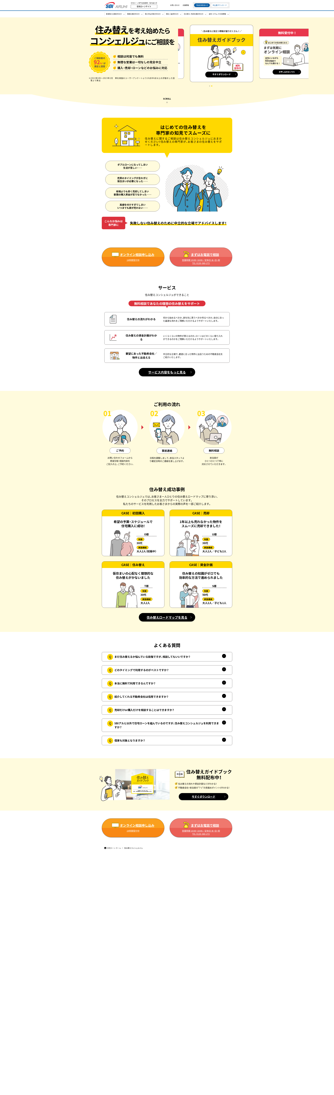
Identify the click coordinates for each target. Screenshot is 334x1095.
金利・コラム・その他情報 (217, 14)
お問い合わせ (175, 5)
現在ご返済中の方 (172, 14)
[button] (209, 86)
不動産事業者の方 (202, 5)
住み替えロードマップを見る (167, 617)
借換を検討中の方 (133, 14)
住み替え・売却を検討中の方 (193, 14)
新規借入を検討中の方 (114, 14)
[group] (210, 55)
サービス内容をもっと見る (167, 372)
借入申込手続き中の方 (153, 14)
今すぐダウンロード (203, 796)
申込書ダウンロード (220, 5)
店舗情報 (186, 5)
